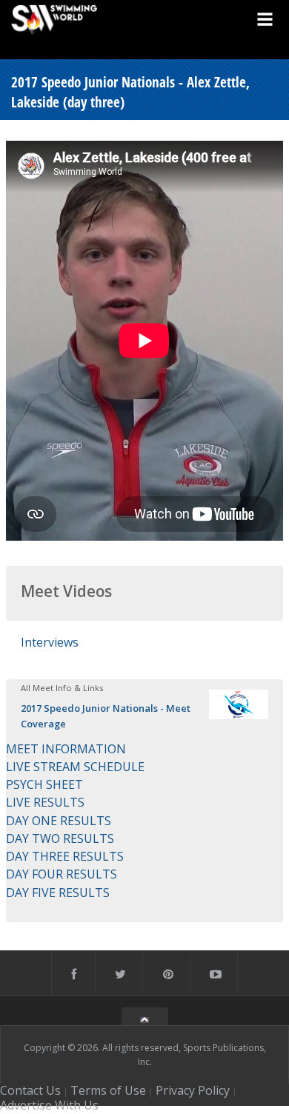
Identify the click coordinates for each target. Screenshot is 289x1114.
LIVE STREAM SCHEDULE (75, 766)
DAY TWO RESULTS (60, 838)
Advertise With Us (49, 1105)
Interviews (50, 642)
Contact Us (30, 1090)
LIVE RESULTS (45, 802)
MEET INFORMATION (66, 749)
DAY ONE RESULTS (58, 821)
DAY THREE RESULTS (65, 856)
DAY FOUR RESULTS (61, 874)
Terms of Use (108, 1090)
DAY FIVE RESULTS (58, 892)
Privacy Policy (193, 1090)
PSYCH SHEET (44, 784)
